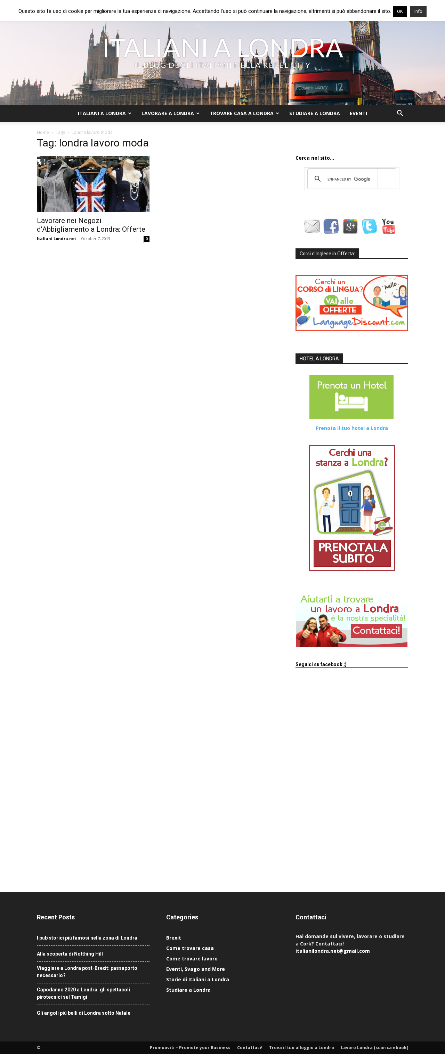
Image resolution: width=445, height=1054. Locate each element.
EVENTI (358, 113)
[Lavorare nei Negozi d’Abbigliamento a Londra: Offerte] (93, 184)
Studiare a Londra (314, 113)
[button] (399, 114)
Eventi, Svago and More (195, 969)
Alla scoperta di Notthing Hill (70, 954)
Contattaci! (249, 1048)
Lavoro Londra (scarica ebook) (374, 1048)
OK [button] (400, 11)
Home (43, 132)
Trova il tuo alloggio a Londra (301, 1048)
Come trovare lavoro (192, 958)
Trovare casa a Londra (242, 113)
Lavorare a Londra (167, 113)
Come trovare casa (190, 948)
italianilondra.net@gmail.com (333, 951)
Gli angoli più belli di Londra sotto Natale (83, 1013)
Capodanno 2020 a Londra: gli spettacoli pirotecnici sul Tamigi (83, 993)
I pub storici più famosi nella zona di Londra (87, 938)
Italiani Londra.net (56, 238)
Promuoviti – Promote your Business (190, 1048)
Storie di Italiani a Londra (197, 979)
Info (418, 11)
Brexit (173, 937)
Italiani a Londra (102, 113)
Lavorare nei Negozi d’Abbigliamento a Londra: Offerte (91, 224)
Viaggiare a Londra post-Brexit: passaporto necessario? (87, 971)
